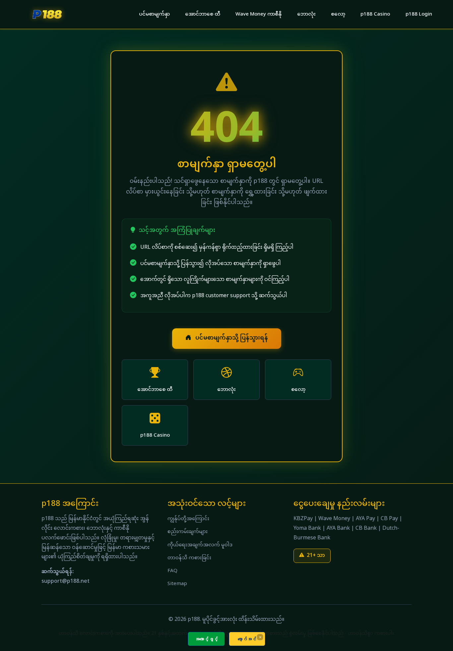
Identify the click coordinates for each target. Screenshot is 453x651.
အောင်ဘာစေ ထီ (202, 14)
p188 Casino (375, 14)
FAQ (172, 571)
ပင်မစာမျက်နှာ (154, 14)
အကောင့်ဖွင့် (206, 639)
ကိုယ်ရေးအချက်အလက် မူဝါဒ (199, 545)
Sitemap (177, 583)
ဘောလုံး (306, 14)
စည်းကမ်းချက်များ (187, 531)
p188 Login (419, 14)
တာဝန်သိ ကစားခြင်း (189, 558)
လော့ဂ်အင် (247, 639)
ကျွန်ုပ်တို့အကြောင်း (188, 519)
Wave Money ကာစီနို (258, 14)
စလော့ (338, 14)
